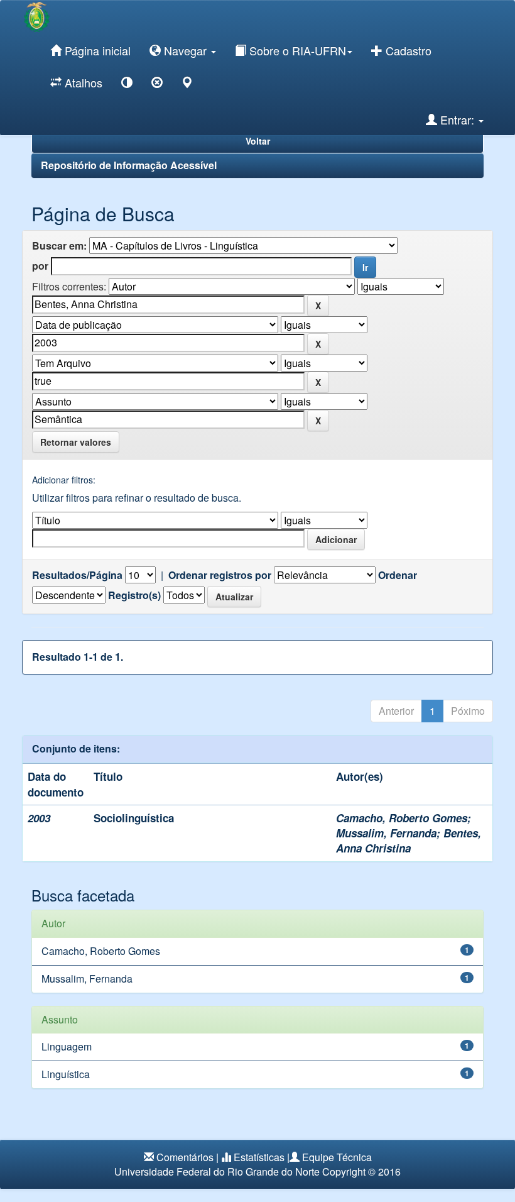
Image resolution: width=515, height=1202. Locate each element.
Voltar (258, 141)
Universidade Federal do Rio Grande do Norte (217, 1171)
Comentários (185, 1157)
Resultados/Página (77, 575)
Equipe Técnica (337, 1157)
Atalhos (82, 82)
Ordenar (397, 575)
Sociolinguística (134, 817)
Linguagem (66, 1046)
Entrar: (457, 119)
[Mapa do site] (187, 84)
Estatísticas (259, 1157)
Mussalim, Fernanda (386, 833)
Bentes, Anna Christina (408, 840)
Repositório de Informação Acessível (129, 165)
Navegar (185, 50)
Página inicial (96, 50)
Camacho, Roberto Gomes (401, 817)
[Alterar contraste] (127, 84)
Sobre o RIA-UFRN (296, 50)
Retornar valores (75, 442)
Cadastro (406, 50)
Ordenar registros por (219, 575)
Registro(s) (134, 595)
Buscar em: (59, 246)
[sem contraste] (157, 84)
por (40, 266)
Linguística (65, 1074)
